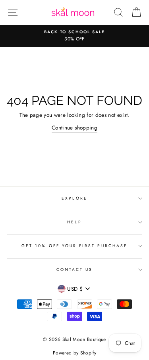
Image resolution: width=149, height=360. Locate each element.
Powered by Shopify (74, 352)
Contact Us (74, 269)
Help (74, 222)
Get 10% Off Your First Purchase (74, 246)
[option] (74, 36)
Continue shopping (74, 127)
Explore (74, 198)
